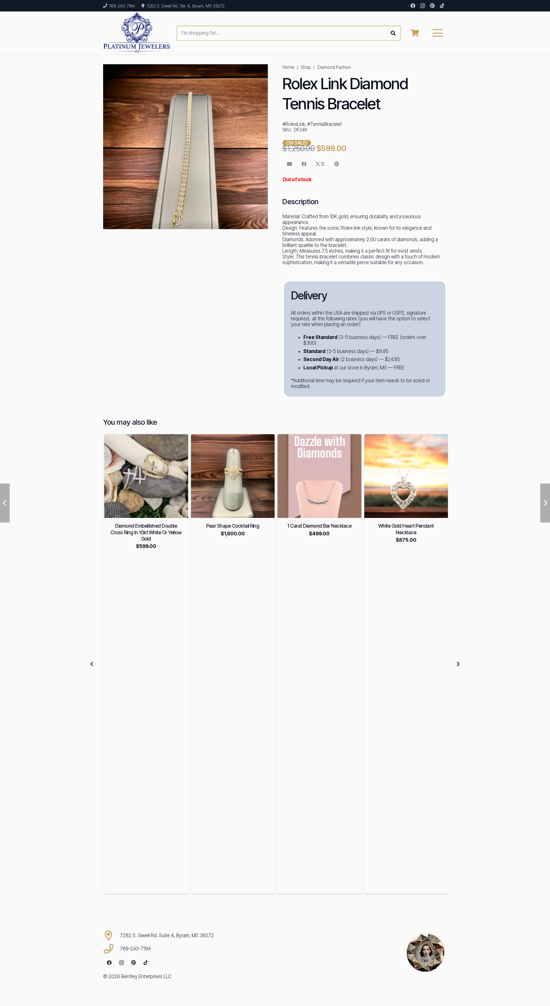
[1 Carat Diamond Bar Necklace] (318, 476)
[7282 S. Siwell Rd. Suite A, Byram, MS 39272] (111, 935)
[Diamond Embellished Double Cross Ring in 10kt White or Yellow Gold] (145, 476)
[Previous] (92, 664)
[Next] (458, 664)
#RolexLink (293, 124)
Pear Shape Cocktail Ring (231, 526)
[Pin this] (336, 164)
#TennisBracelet (324, 124)
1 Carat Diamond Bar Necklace (318, 526)
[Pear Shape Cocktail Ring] (232, 476)
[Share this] (304, 164)
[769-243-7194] (111, 949)
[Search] (393, 33)
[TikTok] (442, 6)
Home (288, 67)
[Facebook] (413, 6)
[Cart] (414, 33)
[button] (438, 33)
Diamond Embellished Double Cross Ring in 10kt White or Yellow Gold (144, 532)
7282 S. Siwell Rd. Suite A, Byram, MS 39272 (167, 935)
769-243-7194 (135, 949)
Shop (306, 67)
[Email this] (289, 164)
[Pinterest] (432, 6)
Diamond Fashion (334, 67)
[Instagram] (422, 6)
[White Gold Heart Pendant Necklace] (405, 476)
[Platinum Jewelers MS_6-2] (136, 32)
